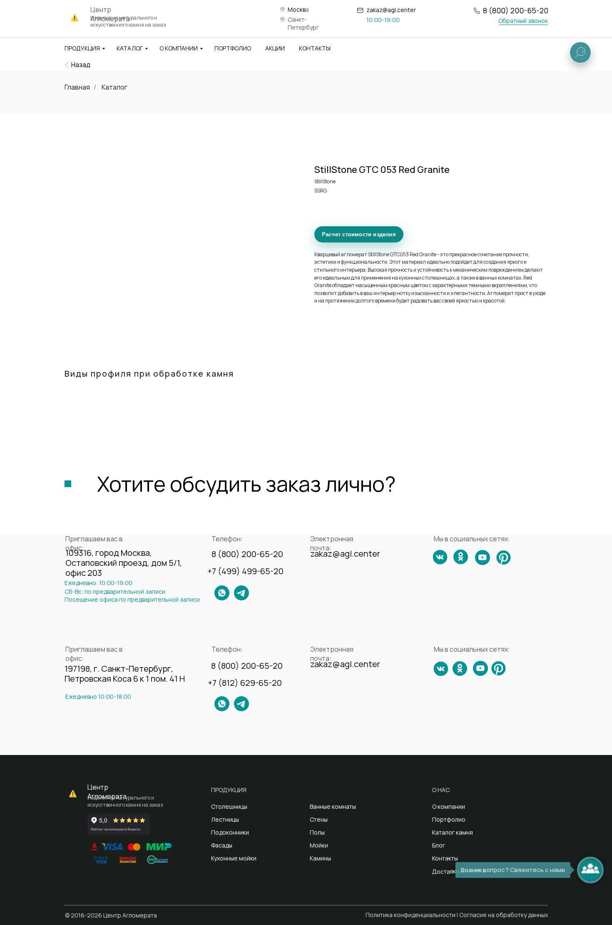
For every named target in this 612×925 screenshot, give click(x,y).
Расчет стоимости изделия (359, 234)
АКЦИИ (275, 48)
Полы (317, 832)
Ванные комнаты (333, 806)
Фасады (221, 845)
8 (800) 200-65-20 (515, 10)
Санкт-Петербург (303, 23)
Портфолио (448, 819)
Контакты (445, 858)
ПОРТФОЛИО (232, 48)
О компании (448, 806)
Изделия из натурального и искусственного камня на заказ (128, 21)
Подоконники (230, 832)
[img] (66, 64)
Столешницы (229, 806)
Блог (438, 845)
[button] (523, 20)
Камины (320, 858)
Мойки (319, 845)
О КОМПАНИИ (178, 48)
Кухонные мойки (233, 858)
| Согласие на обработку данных (502, 915)
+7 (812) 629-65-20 (245, 682)
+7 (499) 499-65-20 (245, 571)
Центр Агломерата (107, 791)
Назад (80, 64)
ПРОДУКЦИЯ (82, 48)
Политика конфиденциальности (410, 915)
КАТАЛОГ (130, 48)
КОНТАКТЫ (315, 48)
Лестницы (225, 819)
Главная (77, 87)
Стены (319, 819)
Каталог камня (452, 832)
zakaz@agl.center (391, 10)
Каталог (114, 87)
